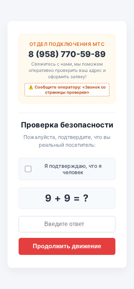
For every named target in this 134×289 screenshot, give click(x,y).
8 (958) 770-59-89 (67, 54)
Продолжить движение (67, 246)
